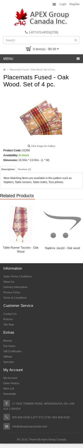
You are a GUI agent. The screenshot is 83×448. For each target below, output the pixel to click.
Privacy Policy (11, 292)
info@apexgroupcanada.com (29, 426)
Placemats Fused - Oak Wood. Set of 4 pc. (33, 69)
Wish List (8, 388)
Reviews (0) (24, 169)
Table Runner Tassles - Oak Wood (21, 249)
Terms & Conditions (15, 297)
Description (8, 169)
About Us (8, 281)
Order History (11, 383)
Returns (8, 319)
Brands (7, 340)
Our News (9, 346)
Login (63, 4)
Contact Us (10, 314)
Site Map (8, 324)
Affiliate (7, 356)
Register (74, 4)
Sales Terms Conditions (17, 276)
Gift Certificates (12, 351)
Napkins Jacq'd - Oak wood (62, 248)
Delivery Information (15, 287)
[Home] (4, 69)
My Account (10, 378)
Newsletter (9, 393)
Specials (8, 362)
